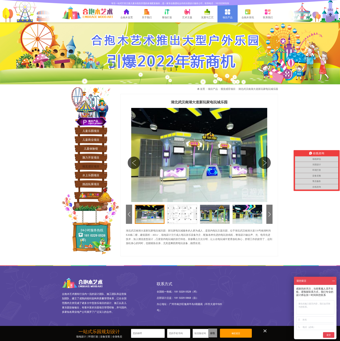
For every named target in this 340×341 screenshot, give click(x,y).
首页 (202, 89)
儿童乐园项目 (90, 131)
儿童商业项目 (90, 140)
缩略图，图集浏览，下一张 (268, 214)
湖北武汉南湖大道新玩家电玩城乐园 (258, 89)
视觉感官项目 (90, 166)
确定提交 (236, 333)
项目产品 (213, 89)
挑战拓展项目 (90, 184)
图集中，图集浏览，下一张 (264, 162)
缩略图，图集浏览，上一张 (128, 214)
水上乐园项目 (90, 175)
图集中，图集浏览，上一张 (134, 162)
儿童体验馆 (91, 148)
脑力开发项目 (90, 157)
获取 (212, 333)
